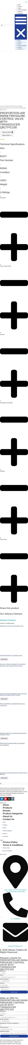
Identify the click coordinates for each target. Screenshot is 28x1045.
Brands (19, 8)
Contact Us (20, 13)
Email (1, 975)
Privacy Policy (10, 842)
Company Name (4, 987)
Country (2, 983)
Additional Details (4, 1031)
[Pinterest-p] (12, 799)
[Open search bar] (26, 2)
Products (20, 6)
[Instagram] (9, 799)
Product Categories (22, 9)
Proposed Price (4, 1027)
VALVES (6, 106)
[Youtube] (5, 799)
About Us (20, 11)
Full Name (3, 971)
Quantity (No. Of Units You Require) (9, 1023)
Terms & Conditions (13, 845)
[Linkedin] (2, 799)
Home (19, 4)
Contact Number (4, 979)
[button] (21, 27)
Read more (4, 659)
